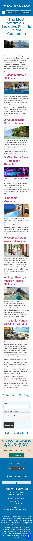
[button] (3, 12)
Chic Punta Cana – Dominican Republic (16, 161)
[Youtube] (16, 468)
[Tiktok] (19, 468)
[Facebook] (10, 468)
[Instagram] (13, 468)
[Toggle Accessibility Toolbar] (29, 537)
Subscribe (9, 425)
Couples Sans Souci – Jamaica (14, 121)
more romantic (17, 365)
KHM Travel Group (9, 381)
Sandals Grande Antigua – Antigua (15, 322)
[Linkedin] (22, 468)
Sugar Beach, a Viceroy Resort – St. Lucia (15, 281)
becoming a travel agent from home (15, 379)
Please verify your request (11, 411)
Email (5, 403)
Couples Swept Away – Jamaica (15, 239)
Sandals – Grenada (12, 199)
